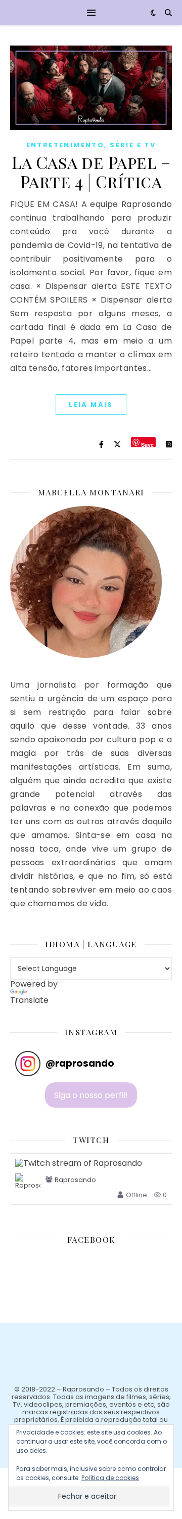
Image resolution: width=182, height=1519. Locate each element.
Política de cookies (110, 1477)
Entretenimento (65, 145)
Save (147, 444)
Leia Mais (91, 404)
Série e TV (133, 145)
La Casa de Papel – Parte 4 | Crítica (91, 171)
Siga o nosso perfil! (91, 1095)
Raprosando (75, 1180)
